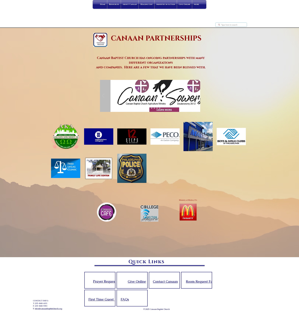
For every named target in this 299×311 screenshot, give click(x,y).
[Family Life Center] (140, 108)
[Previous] (103, 96)
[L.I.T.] (159, 108)
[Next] (197, 96)
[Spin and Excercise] (146, 108)
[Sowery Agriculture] (143, 108)
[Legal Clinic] (154, 108)
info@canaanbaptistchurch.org (48, 308)
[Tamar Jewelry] (151, 108)
